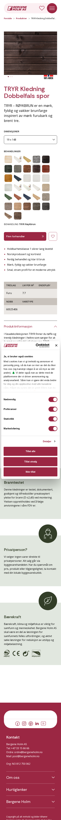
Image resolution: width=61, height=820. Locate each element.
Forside (8, 18)
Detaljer (47, 441)
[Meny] (52, 8)
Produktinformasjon (18, 326)
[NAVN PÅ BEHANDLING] (8, 159)
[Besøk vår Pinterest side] (31, 723)
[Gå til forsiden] (17, 8)
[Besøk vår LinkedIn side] (37, 723)
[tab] (8, 76)
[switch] (52, 409)
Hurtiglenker (16, 790)
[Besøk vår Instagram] (24, 723)
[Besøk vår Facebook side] (17, 723)
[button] (30, 53)
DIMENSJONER (11, 131)
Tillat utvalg (30, 461)
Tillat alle (30, 451)
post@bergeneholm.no (25, 756)
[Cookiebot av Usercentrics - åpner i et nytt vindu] (37, 345)
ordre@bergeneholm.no (28, 752)
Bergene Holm (18, 802)
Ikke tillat (30, 471)
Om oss (12, 777)
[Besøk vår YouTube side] (43, 723)
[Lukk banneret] (56, 345)
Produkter (21, 18)
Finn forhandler (15, 236)
